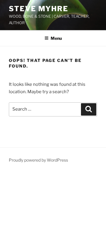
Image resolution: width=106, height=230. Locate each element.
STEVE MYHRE (38, 8)
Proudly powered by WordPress (38, 159)
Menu (56, 38)
